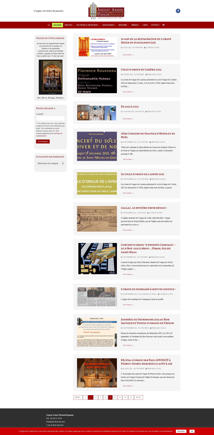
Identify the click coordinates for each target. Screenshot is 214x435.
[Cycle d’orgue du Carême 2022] (97, 80)
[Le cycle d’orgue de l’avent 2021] (97, 183)
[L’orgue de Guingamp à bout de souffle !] (97, 296)
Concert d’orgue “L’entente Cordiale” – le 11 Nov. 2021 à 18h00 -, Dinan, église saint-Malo (148, 248)
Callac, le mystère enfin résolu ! (144, 208)
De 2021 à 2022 (130, 106)
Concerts (138, 47)
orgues (140, 111)
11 (131, 397)
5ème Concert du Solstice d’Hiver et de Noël (148, 135)
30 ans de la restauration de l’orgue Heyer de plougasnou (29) (146, 40)
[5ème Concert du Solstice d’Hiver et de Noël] (97, 146)
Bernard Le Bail (154, 74)
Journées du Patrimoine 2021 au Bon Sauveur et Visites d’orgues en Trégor (147, 321)
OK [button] (192, 431)
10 (125, 397)
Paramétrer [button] (181, 431)
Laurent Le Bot (152, 47)
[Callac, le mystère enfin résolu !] (97, 219)
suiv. (138, 397)
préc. (78, 397)
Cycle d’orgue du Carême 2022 (141, 69)
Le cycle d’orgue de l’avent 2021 (142, 174)
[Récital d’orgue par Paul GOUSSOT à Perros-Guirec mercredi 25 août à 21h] (97, 372)
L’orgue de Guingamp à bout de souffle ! (148, 289)
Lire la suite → (128, 55)
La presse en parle (148, 294)
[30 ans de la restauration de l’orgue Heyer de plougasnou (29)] (97, 46)
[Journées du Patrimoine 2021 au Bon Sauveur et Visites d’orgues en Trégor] (97, 332)
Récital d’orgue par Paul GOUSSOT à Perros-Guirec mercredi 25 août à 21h (146, 361)
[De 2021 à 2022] (97, 112)
